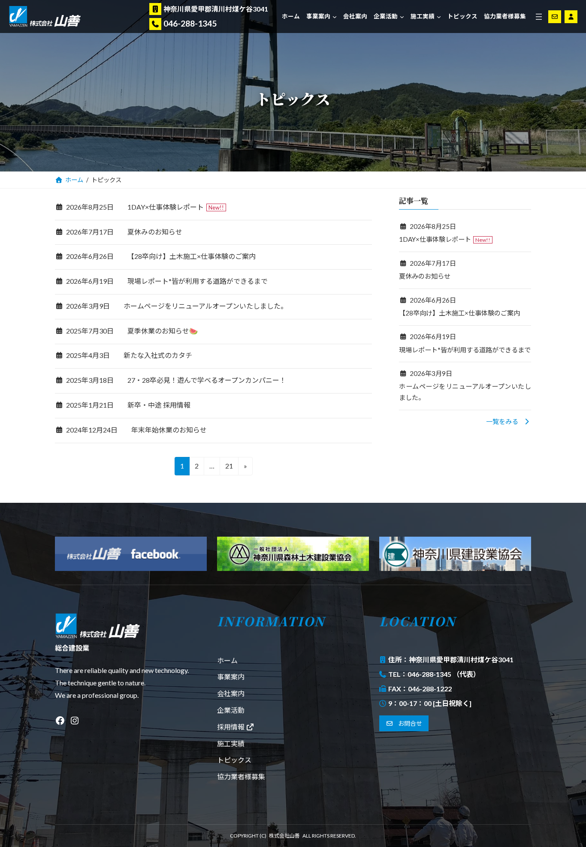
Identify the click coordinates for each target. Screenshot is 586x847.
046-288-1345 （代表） (444, 674)
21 (229, 468)
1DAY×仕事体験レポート (165, 207)
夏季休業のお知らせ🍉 (162, 331)
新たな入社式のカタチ (158, 355)
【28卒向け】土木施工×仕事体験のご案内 (191, 256)
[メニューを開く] (539, 17)
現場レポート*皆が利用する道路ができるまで (197, 281)
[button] (508, 421)
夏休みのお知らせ (154, 232)
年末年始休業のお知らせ (169, 430)
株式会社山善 (284, 835)
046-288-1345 (190, 23)
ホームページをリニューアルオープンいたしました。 (205, 306)
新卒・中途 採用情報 (158, 405)
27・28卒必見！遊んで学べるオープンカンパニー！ (206, 380)
